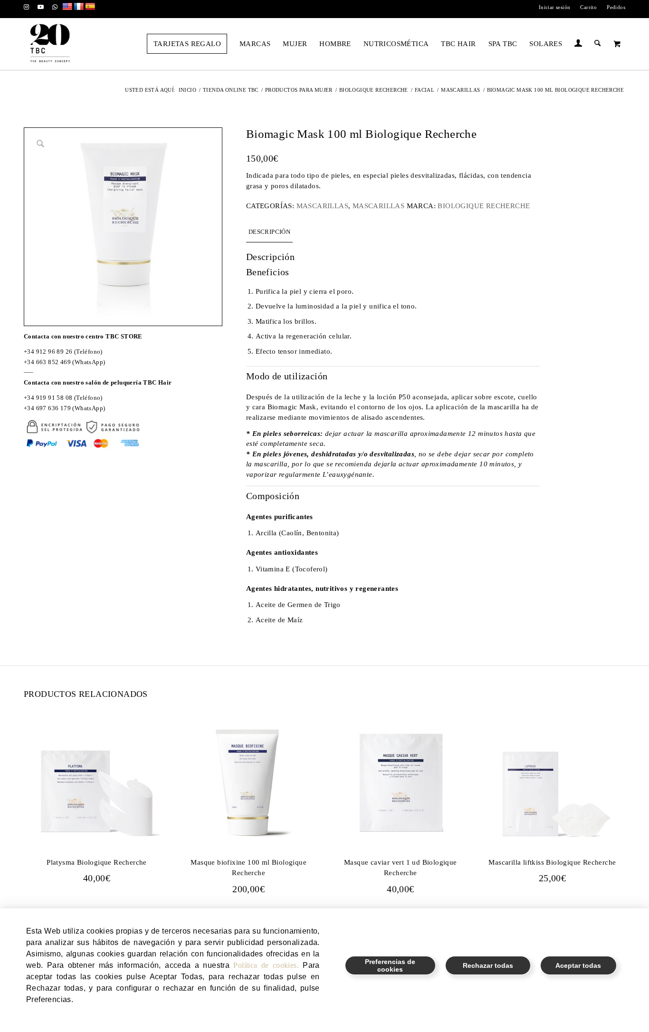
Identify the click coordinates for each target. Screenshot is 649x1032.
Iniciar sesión (555, 7)
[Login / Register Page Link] (578, 44)
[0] (617, 43)
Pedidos (616, 7)
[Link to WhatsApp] (55, 7)
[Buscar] (597, 43)
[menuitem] (555, 7)
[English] (67, 6)
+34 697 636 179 (47, 408)
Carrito (588, 7)
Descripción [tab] (269, 231)
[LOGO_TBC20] (50, 43)
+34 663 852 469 (47, 362)
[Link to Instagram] (26, 7)
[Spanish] (90, 6)
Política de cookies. (266, 965)
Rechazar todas (488, 965)
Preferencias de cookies (390, 965)
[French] (79, 6)
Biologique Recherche (484, 206)
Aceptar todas (578, 965)
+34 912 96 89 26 (48, 351)
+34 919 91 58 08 (48, 397)
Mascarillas (322, 206)
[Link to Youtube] (41, 7)
